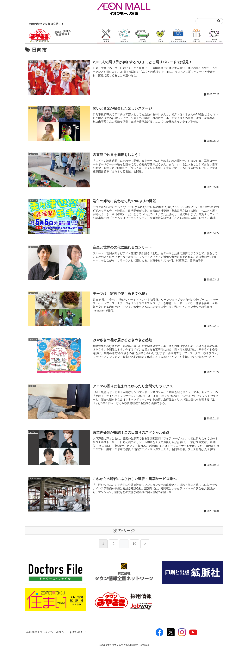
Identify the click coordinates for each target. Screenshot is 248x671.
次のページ (124, 530)
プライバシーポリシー (53, 632)
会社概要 (31, 632)
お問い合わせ (78, 632)
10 (134, 543)
